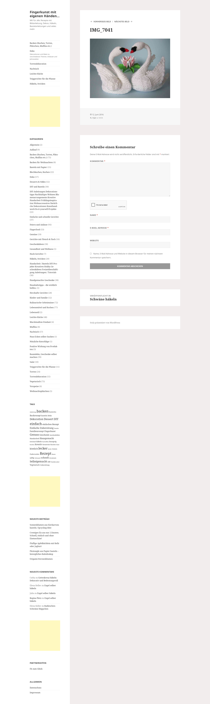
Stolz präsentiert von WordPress (105, 322)
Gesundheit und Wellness (41, 249)
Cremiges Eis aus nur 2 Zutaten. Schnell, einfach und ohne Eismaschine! (44, 535)
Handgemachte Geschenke (42, 280)
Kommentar (97, 161)
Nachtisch (34, 68)
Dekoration (36, 419)
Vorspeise (34, 386)
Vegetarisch (35, 381)
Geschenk (44, 434)
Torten (33, 371)
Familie (56, 428)
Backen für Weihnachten (41, 162)
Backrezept (35, 415)
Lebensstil (34, 312)
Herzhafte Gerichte (39, 293)
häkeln (39, 441)
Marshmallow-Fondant (40, 322)
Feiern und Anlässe (38, 224)
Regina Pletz (35, 598)
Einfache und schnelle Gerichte (44, 217)
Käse (57, 444)
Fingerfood (35, 229)
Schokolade (52, 458)
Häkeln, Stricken (37, 83)
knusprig (53, 441)
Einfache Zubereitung (41, 428)
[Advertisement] (45, 111)
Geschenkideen (37, 244)
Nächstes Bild (121, 21)
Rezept (45, 453)
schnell (45, 457)
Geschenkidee (54, 435)
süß (49, 462)
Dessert (48, 419)
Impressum (35, 692)
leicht (50, 449)
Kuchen (53, 444)
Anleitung (33, 412)
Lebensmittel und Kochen (42, 307)
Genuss (34, 434)
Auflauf (33, 149)
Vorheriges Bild (102, 21)
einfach (36, 423)
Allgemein (34, 145)
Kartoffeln (45, 442)
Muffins (33, 327)
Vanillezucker (55, 462)
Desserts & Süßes (38, 182)
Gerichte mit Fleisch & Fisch (43, 239)
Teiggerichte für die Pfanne (42, 78)
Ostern (54, 449)
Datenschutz (35, 687)
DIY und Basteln (37, 186)
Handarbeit (34, 438)
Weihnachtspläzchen (39, 391)
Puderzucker (34, 454)
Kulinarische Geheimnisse (42, 302)
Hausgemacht (47, 438)
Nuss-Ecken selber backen (42, 336)
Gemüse (33, 234)
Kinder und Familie (39, 297)
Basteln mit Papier (38, 167)
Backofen (52, 412)
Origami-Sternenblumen (41, 559)
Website (94, 240)
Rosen (54, 454)
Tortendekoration (38, 63)
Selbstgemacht (38, 461)
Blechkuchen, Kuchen (40, 172)
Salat (32, 362)
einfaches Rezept (50, 424)
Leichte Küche (36, 73)
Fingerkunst (50, 431)
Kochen (32, 444)
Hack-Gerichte (36, 254)
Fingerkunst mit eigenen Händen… (45, 14)
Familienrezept (37, 431)
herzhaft (33, 442)
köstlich (34, 448)
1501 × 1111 (97, 118)
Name (94, 215)
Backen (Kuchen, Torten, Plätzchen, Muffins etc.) (41, 44)
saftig (32, 458)
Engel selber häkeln (46, 593)
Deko (43, 55)
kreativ (38, 444)
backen (43, 411)
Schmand (37, 458)
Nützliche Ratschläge (39, 341)
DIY (56, 419)
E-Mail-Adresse (99, 228)
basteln (44, 415)
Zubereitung (44, 465)
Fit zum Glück (36, 668)
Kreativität (46, 444)
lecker (43, 448)
